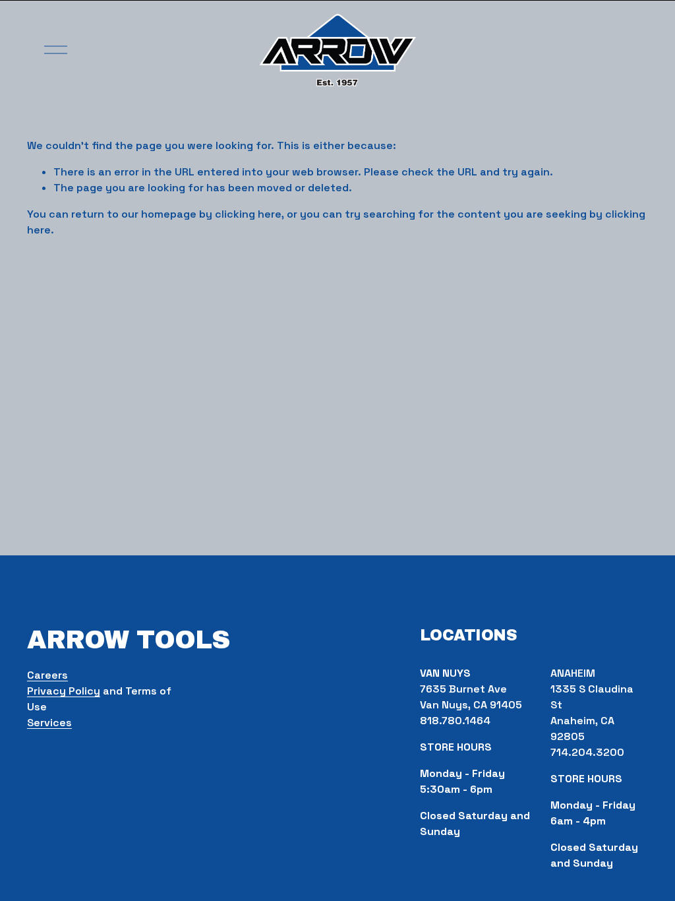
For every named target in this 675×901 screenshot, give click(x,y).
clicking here (248, 214)
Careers (47, 675)
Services (49, 723)
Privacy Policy (63, 691)
